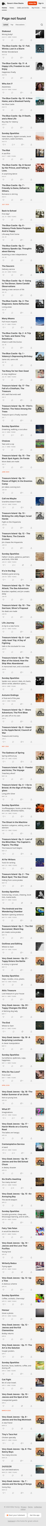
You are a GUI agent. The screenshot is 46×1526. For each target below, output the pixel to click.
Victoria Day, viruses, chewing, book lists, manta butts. (16, 896)
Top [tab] (11, 25)
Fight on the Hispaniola (11, 522)
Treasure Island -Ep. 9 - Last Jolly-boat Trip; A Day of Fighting (16, 640)
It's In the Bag (8, 571)
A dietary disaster (9, 1167)
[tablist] (14, 24)
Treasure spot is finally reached (14, 414)
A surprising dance (9, 174)
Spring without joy (9, 756)
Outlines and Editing (12, 943)
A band (5, 1147)
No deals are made (9, 611)
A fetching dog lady (10, 1011)
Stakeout (6, 31)
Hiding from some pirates (12, 880)
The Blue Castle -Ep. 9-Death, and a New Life (16, 117)
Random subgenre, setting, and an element (16, 826)
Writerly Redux (9, 1263)
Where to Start (8, 947)
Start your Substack (17, 1515)
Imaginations (7, 1112)
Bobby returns (8, 1333)
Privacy (23, 1507)
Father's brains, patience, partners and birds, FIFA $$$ (15, 558)
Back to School (9, 211)
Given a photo (7, 1313)
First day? (6, 214)
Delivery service (8, 269)
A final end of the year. (11, 698)
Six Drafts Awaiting (11, 1179)
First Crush (6, 1075)
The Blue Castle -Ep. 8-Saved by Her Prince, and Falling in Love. (16, 168)
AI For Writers (8, 859)
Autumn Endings (10, 695)
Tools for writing (8, 862)
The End (6, 1022)
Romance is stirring (10, 194)
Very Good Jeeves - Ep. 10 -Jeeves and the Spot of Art (15, 1395)
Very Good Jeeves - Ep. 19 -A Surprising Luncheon (16, 1038)
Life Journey (8, 623)
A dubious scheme (9, 1284)
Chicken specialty (9, 1437)
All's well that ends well (11, 394)
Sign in (41, 3)
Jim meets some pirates (11, 932)
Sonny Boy (6, 1487)
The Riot (6, 150)
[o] (40, 49)
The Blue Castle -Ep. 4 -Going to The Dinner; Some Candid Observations (16, 284)
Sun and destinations (10, 1469)
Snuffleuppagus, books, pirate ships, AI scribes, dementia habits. (16, 809)
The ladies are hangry (10, 1132)
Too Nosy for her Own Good (15, 371)
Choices (6, 441)
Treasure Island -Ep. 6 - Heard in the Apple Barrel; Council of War (16, 730)
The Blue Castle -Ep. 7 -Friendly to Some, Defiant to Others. (15, 188)
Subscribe (32, 3)
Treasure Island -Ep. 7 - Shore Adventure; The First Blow (16, 711)
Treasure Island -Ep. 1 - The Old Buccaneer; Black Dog (17, 927)
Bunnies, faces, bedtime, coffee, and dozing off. (16, 1366)
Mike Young (12, 37)
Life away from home (10, 234)
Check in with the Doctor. (12, 342)
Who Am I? (7, 84)
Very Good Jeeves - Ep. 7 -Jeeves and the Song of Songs (17, 1482)
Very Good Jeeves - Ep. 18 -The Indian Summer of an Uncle (17, 1093)
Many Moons (8, 318)
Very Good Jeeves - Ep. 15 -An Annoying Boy (16, 1195)
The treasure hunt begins (12, 848)
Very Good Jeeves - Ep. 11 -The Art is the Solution (17, 1346)
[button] (4, 7)
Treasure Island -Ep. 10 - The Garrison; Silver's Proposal (16, 606)
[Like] (3, 40)
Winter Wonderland (10, 52)
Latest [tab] (5, 25)
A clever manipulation (11, 1043)
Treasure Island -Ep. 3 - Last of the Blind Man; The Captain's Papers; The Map (17, 842)
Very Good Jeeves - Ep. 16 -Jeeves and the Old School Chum (15, 1162)
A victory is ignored (10, 964)
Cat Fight (6, 1379)
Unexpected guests (9, 1400)
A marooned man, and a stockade (15, 666)
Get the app (34, 1515)
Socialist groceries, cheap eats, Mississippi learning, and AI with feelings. (15, 1215)
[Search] (41, 24)
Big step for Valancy (10, 122)
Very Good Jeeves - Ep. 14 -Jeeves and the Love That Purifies (15, 1246)
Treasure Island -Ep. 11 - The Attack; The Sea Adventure (16, 586)
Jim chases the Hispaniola (12, 542)
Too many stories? (9, 1182)
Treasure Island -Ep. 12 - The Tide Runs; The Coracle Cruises (16, 536)
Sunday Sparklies (10, 133)
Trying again (7, 1266)
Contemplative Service (13, 1144)
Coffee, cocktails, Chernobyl (13, 1298)
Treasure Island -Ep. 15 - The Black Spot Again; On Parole (16, 457)
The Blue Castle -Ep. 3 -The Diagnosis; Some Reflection (15, 302)
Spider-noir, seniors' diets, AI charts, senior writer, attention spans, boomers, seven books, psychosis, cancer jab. (16, 682)
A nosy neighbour (9, 374)
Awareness (6, 87)
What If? (6, 1109)
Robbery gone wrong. (11, 574)
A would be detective (10, 1231)
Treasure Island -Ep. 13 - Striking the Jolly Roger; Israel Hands (17, 516)
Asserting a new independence (14, 254)
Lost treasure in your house (13, 993)
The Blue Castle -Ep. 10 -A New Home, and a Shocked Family (17, 99)
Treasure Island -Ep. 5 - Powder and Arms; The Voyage (17, 768)
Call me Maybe (9, 498)
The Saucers (8, 266)
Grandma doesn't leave (11, 501)
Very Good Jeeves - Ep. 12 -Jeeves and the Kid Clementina (15, 1328)
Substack (11, 1521)
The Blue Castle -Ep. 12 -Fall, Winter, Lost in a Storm (16, 47)
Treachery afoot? (8, 773)
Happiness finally (9, 72)
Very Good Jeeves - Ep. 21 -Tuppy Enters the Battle (15, 959)
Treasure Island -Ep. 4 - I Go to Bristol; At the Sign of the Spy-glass (17, 788)
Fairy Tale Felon (9, 1228)
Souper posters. (8, 1351)
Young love (6, 1251)
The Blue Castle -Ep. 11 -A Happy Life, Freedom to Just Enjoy (16, 66)
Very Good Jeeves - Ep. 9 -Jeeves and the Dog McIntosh (16, 1418)
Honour (5, 1310)
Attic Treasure (9, 990)
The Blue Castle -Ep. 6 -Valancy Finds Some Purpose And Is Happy (16, 228)
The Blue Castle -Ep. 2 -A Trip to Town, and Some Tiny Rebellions (16, 336)
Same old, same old (10, 359)
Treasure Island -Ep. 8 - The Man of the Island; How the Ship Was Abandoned (15, 661)
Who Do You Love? (11, 1072)
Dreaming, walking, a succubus (14, 429)
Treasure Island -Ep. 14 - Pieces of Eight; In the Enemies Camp (17, 481)
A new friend (7, 1423)
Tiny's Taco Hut (9, 1434)
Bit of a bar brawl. (9, 1382)
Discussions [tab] (20, 25)
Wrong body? (7, 34)
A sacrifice (6, 153)
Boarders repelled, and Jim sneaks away (15, 592)
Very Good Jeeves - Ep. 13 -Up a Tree (16, 1279)
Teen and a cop (8, 444)
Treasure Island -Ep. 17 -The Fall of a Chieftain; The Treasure (15, 388)
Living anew (7, 307)
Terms (30, 1507)
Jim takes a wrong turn (11, 487)
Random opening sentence (13, 914)
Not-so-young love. (9, 1097)
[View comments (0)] (12, 40)
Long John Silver (8, 793)
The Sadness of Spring (13, 753)
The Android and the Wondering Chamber (12, 910)
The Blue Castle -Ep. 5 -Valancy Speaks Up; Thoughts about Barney (17, 249)
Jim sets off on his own (11, 715)
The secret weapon (9, 1199)
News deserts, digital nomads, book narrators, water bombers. (16, 137)
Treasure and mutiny (10, 736)
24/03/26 (7, 1466)
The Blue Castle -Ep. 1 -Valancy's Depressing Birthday (17, 354)
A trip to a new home (10, 626)
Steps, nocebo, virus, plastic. (13, 979)
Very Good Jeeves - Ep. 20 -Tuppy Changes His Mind (15, 1006)
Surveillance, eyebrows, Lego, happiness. (14, 1059)
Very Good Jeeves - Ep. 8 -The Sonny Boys (16, 1450)
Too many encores (9, 1455)
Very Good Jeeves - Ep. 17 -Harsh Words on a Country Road (15, 1127)
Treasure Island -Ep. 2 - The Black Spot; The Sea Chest (15, 875)
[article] (23, 36)
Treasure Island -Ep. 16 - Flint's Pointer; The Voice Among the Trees (17, 409)
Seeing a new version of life (13, 289)
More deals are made (10, 461)
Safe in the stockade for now (13, 646)
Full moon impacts (9, 321)
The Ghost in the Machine (14, 822)
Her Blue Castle (8, 104)
